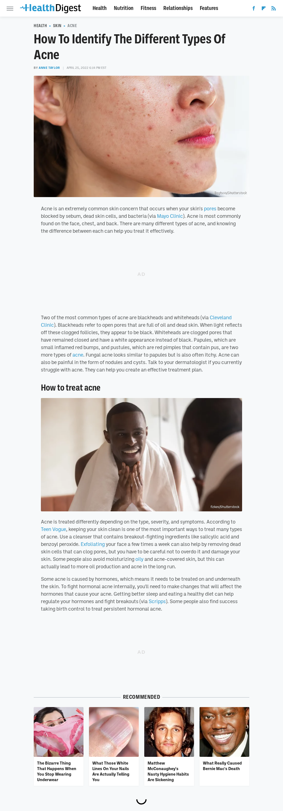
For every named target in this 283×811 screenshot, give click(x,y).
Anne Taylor (49, 68)
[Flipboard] (263, 9)
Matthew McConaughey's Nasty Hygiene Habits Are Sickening (168, 771)
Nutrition (123, 8)
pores (210, 208)
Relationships (178, 8)
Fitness (148, 8)
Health (100, 8)
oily (139, 559)
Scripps (157, 601)
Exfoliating (93, 544)
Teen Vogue (53, 529)
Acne (72, 25)
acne (77, 355)
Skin (57, 25)
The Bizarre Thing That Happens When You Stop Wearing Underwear (56, 771)
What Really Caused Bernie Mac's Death (222, 765)
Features (209, 8)
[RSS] (273, 9)
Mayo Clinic (170, 216)
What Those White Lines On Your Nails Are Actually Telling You (110, 771)
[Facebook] (253, 9)
